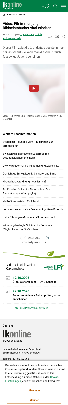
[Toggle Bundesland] (45, 6)
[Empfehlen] (57, 36)
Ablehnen (34, 390)
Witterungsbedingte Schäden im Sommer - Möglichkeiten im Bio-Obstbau (27, 227)
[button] (63, 5)
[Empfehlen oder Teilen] (63, 36)
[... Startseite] (12, 6)
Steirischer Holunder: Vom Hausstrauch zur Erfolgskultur (28, 143)
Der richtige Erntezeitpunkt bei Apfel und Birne (29, 173)
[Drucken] (50, 36)
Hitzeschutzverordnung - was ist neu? (24, 181)
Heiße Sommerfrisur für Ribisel (21, 201)
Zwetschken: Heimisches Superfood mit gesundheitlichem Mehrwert (26, 155)
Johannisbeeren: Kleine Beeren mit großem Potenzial (33, 209)
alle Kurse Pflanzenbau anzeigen (31, 308)
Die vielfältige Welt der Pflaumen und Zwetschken (31, 165)
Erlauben (34, 400)
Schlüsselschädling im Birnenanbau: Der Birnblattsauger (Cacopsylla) (26, 191)
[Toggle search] (55, 6)
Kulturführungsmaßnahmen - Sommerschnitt (29, 217)
